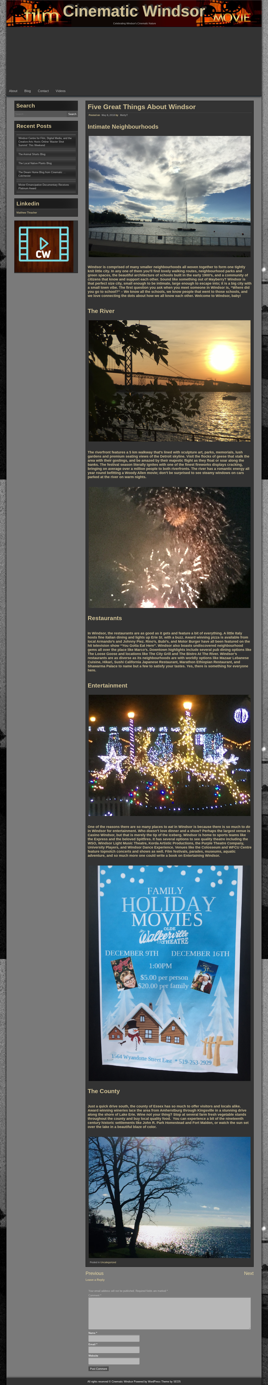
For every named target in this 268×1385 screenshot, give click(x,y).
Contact (43, 91)
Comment (94, 1295)
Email (92, 1344)
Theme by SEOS (171, 1381)
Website (93, 1355)
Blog (27, 91)
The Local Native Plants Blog (35, 163)
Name (92, 1333)
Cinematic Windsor (134, 11)
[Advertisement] (134, 56)
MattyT (124, 115)
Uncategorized (108, 1262)
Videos (61, 91)
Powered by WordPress (147, 1381)
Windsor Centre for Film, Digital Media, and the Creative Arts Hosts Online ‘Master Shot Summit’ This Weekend (45, 142)
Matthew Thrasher (26, 212)
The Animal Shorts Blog (31, 154)
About (13, 91)
